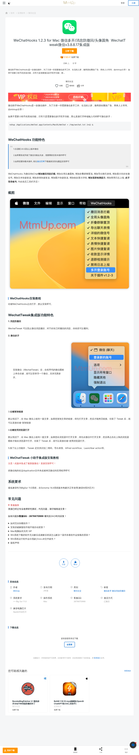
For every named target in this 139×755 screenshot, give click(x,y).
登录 (123, 3)
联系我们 (97, 658)
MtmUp (16, 591)
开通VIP (67, 57)
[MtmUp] (69, 3)
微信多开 (107, 591)
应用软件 (21, 13)
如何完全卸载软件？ (20, 523)
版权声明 (14, 542)
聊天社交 (32, 13)
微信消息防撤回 (118, 591)
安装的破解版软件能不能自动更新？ (27, 527)
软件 (13, 13)
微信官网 (41, 161)
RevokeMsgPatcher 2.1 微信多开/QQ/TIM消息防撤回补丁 (26, 702)
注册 (133, 3)
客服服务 (14, 505)
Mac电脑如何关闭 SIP (21, 531)
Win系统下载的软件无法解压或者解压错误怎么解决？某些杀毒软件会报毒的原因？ (50, 535)
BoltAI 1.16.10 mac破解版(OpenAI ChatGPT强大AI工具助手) (69, 702)
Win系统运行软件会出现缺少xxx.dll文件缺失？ (33, 538)
